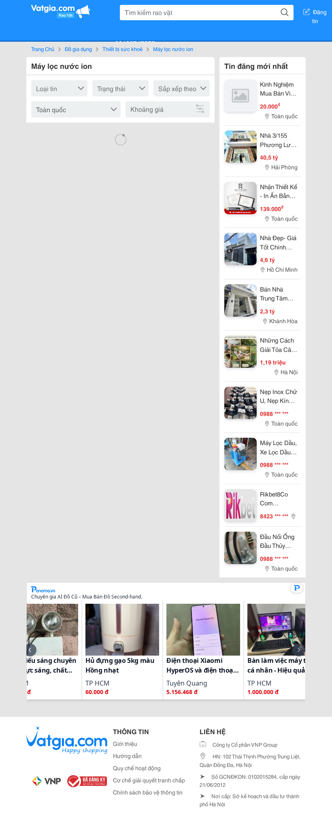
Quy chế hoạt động (137, 768)
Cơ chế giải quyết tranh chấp (149, 780)
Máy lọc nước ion (173, 48)
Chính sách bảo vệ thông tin (148, 792)
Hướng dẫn (127, 756)
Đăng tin (319, 13)
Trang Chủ (42, 48)
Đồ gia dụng (78, 48)
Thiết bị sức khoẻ (122, 48)
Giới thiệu (125, 743)
